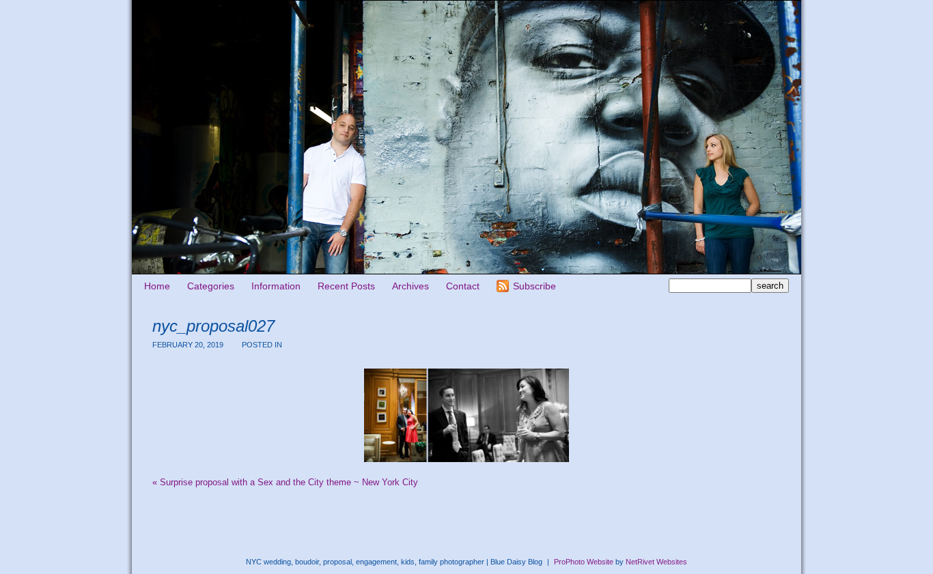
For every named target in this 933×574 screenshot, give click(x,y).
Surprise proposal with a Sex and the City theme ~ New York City (285, 482)
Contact (462, 286)
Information (276, 286)
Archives (410, 286)
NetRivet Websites (656, 562)
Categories (210, 286)
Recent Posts (346, 286)
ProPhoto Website (583, 562)
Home (157, 286)
